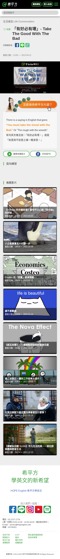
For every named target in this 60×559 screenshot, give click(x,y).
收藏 (8, 29)
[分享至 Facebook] (17, 45)
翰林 (17, 537)
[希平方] (10, 4)
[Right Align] (56, 4)
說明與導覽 (32, 537)
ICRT (17, 535)
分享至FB (46, 154)
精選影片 (6, 537)
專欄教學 (6, 543)
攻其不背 (6, 535)
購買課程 (36, 4)
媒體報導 (19, 543)
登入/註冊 (48, 4)
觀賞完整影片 (19, 154)
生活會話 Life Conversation (18, 21)
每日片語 (6, 540)
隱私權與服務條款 (35, 535)
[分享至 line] (22, 45)
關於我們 (19, 540)
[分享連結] (27, 45)
